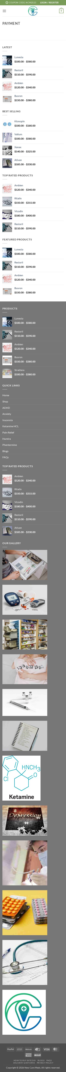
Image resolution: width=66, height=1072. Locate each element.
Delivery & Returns (24, 1063)
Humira (6, 438)
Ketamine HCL (10, 426)
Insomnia (7, 420)
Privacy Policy (45, 1063)
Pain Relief (8, 432)
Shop (5, 401)
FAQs (5, 457)
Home (5, 395)
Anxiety (6, 413)
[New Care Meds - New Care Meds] (33, 11)
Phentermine (9, 444)
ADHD (6, 407)
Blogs (5, 451)
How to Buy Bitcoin (25, 1060)
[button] (49, 2)
